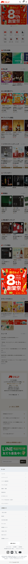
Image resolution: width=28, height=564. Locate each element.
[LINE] (12, 552)
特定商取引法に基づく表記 (9, 548)
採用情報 (20, 546)
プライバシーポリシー (20, 548)
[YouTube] (20, 552)
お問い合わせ (12, 543)
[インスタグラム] (8, 552)
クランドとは (8, 546)
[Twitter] (16, 552)
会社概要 (14, 546)
